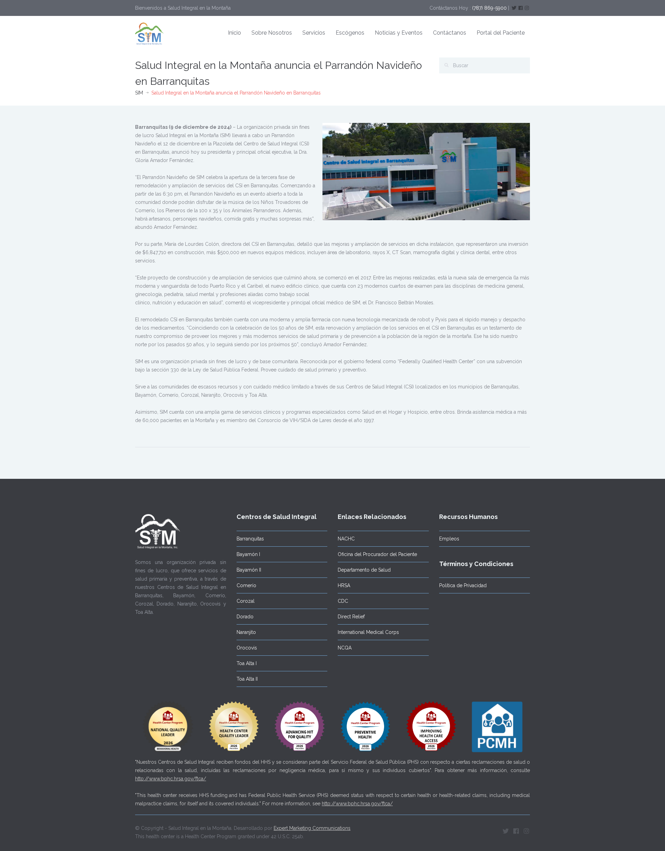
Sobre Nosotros (271, 32)
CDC (343, 601)
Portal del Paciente (501, 32)
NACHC (346, 538)
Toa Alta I (247, 663)
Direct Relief (351, 616)
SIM (139, 93)
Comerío (246, 585)
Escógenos (350, 32)
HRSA (344, 585)
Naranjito (246, 632)
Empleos (449, 538)
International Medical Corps (368, 632)
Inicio (234, 32)
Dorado (245, 616)
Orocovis (247, 648)
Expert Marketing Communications (312, 828)
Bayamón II (249, 570)
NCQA (345, 648)
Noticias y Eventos (399, 32)
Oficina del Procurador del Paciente (377, 554)
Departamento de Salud (364, 570)
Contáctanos (449, 32)
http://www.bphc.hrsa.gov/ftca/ (170, 778)
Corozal (246, 601)
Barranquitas (250, 538)
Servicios (313, 32)
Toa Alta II (247, 679)
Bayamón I (248, 554)
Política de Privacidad (463, 585)
